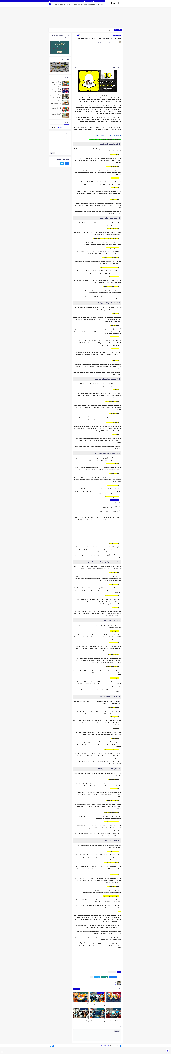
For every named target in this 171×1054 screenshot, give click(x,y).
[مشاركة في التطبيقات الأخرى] (91, 977)
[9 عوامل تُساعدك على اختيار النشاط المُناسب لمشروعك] (65, 96)
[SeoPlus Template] (121, 1046)
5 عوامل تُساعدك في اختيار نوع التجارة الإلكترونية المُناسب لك (56, 84)
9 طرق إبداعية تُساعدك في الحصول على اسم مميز (101, 29)
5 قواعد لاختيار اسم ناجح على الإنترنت (56, 115)
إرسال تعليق (116, 1031)
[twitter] (49, 1)
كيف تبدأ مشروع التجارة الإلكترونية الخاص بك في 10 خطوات (55, 103)
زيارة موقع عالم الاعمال (111, 984)
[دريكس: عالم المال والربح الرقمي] (114, 3)
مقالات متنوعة (63, 4)
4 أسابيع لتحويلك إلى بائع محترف (81, 1004)
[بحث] (50, 4)
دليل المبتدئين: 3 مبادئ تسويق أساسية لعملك (108, 511)
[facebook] (52, 1)
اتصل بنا (84, 1)
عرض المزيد (76, 988)
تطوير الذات (57, 4)
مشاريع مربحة (77, 4)
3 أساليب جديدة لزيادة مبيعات (114, 1020)
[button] (113, 977)
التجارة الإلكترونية (84, 4)
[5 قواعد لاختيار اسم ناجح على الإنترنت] (65, 115)
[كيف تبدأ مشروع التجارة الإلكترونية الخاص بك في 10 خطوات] (65, 102)
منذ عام (116, 502)
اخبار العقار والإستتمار (100, 4)
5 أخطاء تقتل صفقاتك (116, 1004)
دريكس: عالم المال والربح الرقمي (103, 1045)
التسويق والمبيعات (91, 4)
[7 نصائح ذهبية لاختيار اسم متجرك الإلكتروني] (65, 90)
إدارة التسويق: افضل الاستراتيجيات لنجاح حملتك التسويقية (106, 504)
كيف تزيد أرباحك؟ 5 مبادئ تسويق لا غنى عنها (109, 507)
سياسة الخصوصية (99, 1)
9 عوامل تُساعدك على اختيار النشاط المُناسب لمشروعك (55, 96)
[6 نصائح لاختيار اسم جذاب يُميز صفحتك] (65, 109)
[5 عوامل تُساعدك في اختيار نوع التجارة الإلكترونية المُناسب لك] (65, 83)
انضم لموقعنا (59, 67)
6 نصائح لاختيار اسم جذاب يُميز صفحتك (56, 109)
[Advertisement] (86, 17)
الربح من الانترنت (70, 4)
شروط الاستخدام (91, 1)
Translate (60, 127)
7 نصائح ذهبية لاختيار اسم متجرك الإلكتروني (56, 90)
